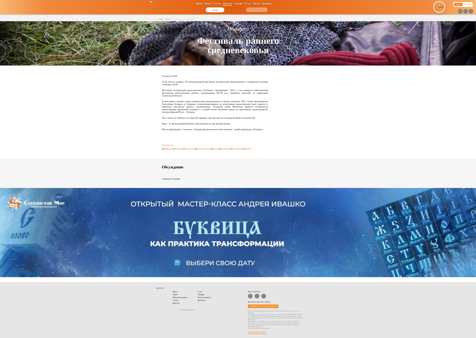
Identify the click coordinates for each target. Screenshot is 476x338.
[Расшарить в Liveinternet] (236, 149)
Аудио (208, 3)
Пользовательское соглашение (257, 331)
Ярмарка (267, 3)
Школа (257, 3)
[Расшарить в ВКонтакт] (167, 149)
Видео (199, 3)
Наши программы (180, 297)
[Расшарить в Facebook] (177, 149)
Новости (227, 3)
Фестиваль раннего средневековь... (184, 19)
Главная (160, 19)
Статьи (217, 3)
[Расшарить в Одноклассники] (203, 149)
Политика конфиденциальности (257, 333)
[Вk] (465, 11)
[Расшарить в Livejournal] (224, 149)
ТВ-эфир (467, 4)
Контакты (202, 300)
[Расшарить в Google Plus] (189, 149)
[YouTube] (460, 11)
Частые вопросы (204, 297)
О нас (248, 3)
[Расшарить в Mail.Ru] (247, 149)
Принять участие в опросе (263, 306)
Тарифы (238, 3)
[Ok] (471, 11)
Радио (458, 4)
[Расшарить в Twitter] (215, 149)
